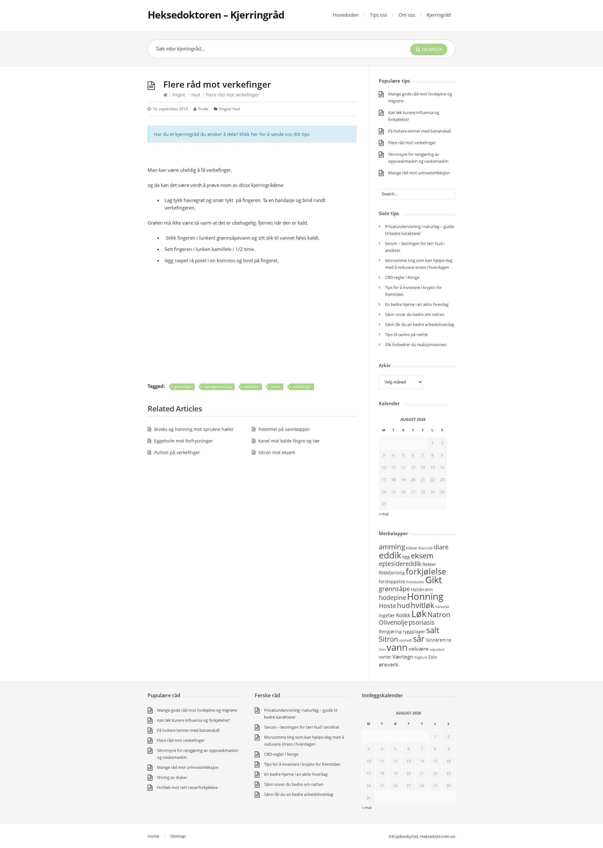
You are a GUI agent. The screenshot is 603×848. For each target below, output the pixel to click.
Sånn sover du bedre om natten (414, 314)
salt (432, 630)
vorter (385, 657)
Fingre (178, 95)
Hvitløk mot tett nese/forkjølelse (187, 787)
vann (397, 647)
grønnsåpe (183, 386)
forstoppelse (392, 581)
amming (392, 546)
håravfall (442, 607)
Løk (418, 613)
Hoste (387, 605)
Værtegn (402, 656)
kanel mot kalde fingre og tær (289, 441)
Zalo (432, 657)
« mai (367, 807)
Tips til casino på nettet (406, 334)
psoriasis (422, 622)
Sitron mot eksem (276, 452)
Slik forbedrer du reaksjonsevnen (416, 344)
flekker (429, 564)
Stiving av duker (172, 777)
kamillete (251, 386)
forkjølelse (426, 571)
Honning (425, 596)
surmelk (405, 640)
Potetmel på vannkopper (284, 429)
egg (406, 557)
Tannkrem (436, 640)
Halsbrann (422, 589)
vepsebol (437, 649)
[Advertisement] (252, 331)
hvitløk (422, 605)
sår (419, 638)
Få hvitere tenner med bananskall (419, 131)
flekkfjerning (392, 573)
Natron (438, 614)
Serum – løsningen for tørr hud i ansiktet (302, 727)
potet (275, 386)
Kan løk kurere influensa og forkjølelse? (193, 720)
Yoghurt (420, 657)
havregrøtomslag (217, 386)
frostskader (415, 582)
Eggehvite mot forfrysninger (183, 441)
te (449, 640)
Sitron (388, 639)
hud (403, 605)
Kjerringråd (438, 15)
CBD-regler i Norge (402, 277)
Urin (382, 649)
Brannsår (425, 548)
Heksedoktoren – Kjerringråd (216, 14)
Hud (195, 95)
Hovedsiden (346, 15)
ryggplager (414, 631)
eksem (422, 555)
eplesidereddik (400, 563)
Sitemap (178, 836)
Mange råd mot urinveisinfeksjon (419, 173)
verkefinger (302, 386)
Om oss (407, 15)
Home (153, 836)
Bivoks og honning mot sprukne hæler (194, 429)
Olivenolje (393, 622)
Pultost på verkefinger (177, 452)
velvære (419, 648)
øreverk (388, 664)
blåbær (411, 548)
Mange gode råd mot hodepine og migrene (197, 710)
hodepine (392, 597)
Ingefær (387, 615)
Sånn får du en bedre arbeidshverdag (419, 324)
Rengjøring (390, 631)
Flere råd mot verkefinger (412, 142)
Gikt (433, 579)
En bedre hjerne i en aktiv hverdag (416, 304)
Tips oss (378, 15)
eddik (390, 555)
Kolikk (403, 615)
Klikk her (248, 134)
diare (441, 547)
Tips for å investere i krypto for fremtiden (302, 764)
